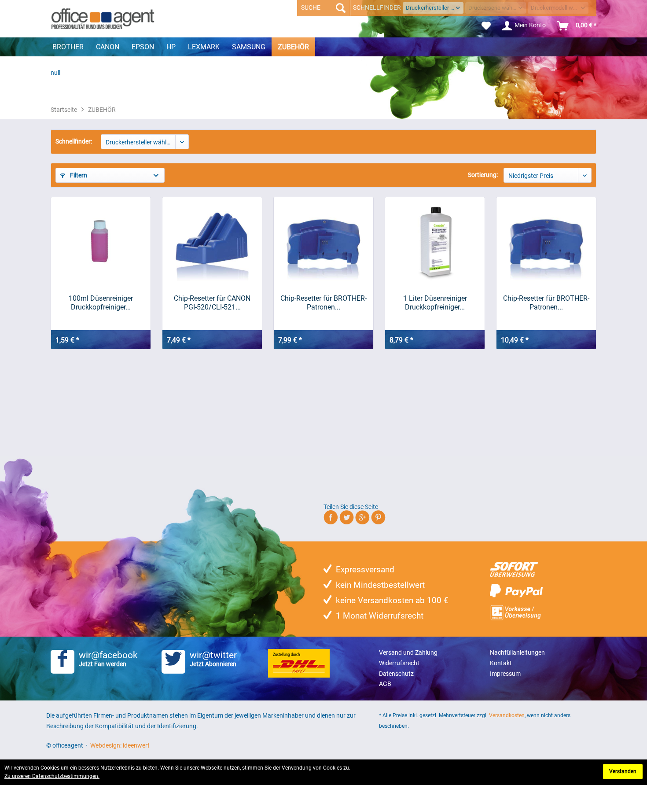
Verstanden (622, 771)
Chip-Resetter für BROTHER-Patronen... (323, 302)
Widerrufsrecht (399, 663)
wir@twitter (213, 658)
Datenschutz (396, 673)
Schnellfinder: (73, 141)
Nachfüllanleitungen (517, 652)
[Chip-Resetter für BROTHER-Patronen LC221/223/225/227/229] (546, 241)
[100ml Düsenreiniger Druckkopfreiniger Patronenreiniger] (100, 241)
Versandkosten (507, 715)
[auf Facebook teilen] (331, 518)
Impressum (505, 673)
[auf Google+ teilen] (362, 518)
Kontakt (501, 663)
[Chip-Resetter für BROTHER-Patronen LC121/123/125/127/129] (323, 241)
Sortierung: (483, 174)
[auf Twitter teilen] (346, 518)
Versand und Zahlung (408, 652)
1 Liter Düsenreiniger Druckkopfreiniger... (435, 302)
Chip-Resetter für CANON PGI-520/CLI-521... (212, 302)
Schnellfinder (377, 7)
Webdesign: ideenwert (120, 745)
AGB (385, 683)
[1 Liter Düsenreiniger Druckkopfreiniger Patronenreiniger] (435, 241)
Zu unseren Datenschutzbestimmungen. (51, 776)
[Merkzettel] (486, 26)
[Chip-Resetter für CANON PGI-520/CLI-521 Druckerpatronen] (212, 241)
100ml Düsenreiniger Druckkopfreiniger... (101, 302)
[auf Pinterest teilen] (378, 518)
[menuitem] (486, 26)
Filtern (78, 175)
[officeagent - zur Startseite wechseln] (103, 18)
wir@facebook (108, 658)
